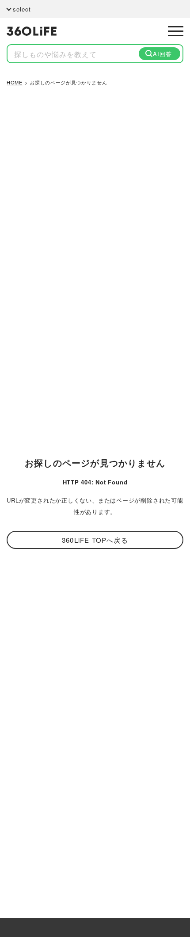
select (22, 9)
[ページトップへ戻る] (171, 890)
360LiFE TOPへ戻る (95, 540)
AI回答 (162, 54)
